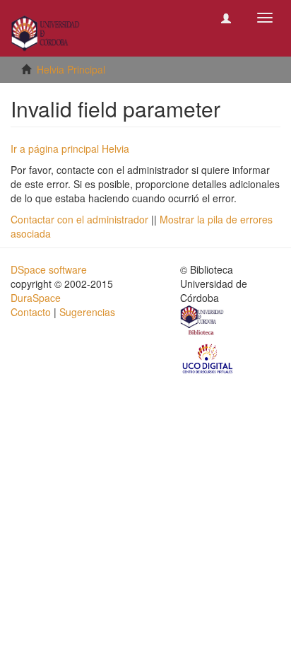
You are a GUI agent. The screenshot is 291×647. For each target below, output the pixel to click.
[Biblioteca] (202, 322)
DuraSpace (36, 298)
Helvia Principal (71, 69)
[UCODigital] (208, 358)
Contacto (31, 312)
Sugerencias (87, 312)
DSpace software (49, 269)
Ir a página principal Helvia (70, 148)
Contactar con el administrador (79, 219)
